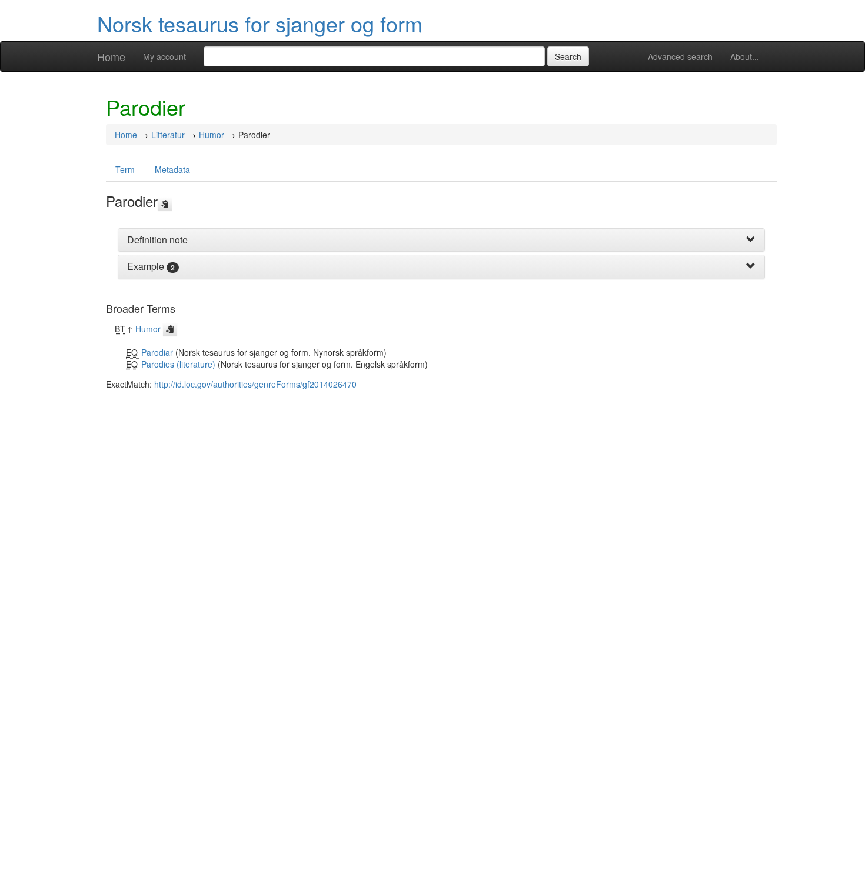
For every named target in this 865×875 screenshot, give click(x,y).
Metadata (172, 169)
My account (164, 56)
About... (744, 56)
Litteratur (168, 135)
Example (145, 266)
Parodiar (157, 352)
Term (125, 169)
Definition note (157, 239)
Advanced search (680, 56)
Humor (211, 135)
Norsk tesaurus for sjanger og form (259, 23)
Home (111, 56)
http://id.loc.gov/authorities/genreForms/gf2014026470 (255, 384)
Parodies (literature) (178, 364)
